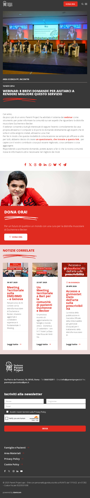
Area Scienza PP (11, 79)
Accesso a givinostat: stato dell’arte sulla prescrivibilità (45, 300)
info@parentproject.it (71, 379)
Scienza (40, 268)
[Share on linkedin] (45, 164)
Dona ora (70, 4)
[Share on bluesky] (54, 164)
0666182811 (49, 379)
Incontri (24, 79)
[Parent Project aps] (7, 4)
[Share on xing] (59, 164)
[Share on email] (64, 164)
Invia (45, 428)
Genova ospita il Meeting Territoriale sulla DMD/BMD (74, 294)
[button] (86, 4)
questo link (73, 139)
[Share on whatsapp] (50, 164)
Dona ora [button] (17, 237)
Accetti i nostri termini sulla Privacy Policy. (28, 412)
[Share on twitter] (30, 164)
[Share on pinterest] (40, 164)
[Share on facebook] (25, 164)
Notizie (19, 268)
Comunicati (12, 272)
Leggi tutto (12, 344)
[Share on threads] (35, 164)
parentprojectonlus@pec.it (17, 382)
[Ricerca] (81, 4)
